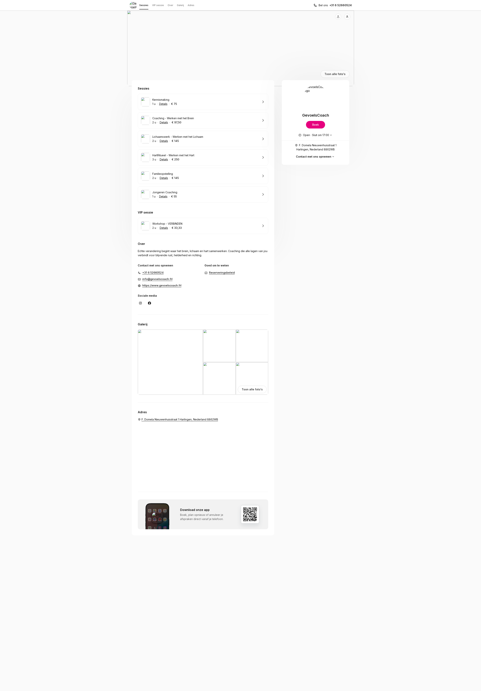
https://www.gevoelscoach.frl (161, 285)
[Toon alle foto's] (240, 48)
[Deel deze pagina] (338, 17)
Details (163, 103)
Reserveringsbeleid (222, 272)
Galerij (180, 5)
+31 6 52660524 (340, 5)
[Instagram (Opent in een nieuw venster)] (140, 303)
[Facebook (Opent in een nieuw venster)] (149, 303)
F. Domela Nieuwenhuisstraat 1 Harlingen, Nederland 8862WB (316, 147)
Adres (191, 5)
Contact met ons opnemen (313, 156)
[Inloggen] (347, 17)
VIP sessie (158, 5)
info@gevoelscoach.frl (157, 279)
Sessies (143, 5)
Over (170, 5)
